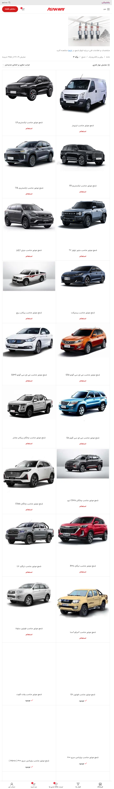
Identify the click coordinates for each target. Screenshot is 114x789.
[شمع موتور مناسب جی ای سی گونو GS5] (83, 348)
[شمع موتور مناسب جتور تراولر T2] (83, 223)
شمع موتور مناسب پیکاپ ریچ (29, 312)
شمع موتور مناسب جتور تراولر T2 (83, 250)
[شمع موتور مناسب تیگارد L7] (29, 539)
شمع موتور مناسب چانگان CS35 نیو (82, 500)
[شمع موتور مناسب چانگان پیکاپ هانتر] (29, 410)
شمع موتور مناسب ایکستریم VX (83, 186)
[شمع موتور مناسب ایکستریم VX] (83, 160)
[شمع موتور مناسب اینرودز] (83, 97)
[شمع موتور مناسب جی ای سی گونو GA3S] (29, 348)
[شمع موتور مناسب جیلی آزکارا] (29, 223)
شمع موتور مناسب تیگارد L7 (29, 566)
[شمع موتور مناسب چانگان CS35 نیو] (83, 473)
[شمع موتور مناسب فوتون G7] (83, 667)
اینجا (70, 50)
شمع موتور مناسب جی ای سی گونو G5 (82, 438)
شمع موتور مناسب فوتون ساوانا (29, 628)
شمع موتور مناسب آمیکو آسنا (83, 632)
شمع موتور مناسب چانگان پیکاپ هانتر (29, 437)
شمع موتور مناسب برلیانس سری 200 (83, 757)
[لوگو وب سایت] (56, 9)
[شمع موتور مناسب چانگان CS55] (29, 475)
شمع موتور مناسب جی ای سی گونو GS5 (83, 375)
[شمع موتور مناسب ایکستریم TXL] (29, 161)
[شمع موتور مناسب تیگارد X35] (83, 539)
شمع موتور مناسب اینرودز (83, 125)
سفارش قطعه (10, 9)
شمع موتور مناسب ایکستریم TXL (29, 188)
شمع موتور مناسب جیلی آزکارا (29, 250)
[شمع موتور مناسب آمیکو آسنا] (83, 603)
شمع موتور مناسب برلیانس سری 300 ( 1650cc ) (29, 761)
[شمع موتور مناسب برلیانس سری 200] (83, 730)
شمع (83, 57)
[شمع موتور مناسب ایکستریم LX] (29, 95)
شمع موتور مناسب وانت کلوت (29, 694)
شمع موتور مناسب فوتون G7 (82, 694)
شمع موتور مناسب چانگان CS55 (29, 504)
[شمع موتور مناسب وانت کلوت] (29, 667)
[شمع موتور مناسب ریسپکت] (83, 285)
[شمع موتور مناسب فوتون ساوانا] (29, 601)
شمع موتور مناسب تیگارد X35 (83, 566)
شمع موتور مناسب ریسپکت (83, 312)
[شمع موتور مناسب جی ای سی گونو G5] (83, 410)
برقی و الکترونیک (96, 57)
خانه (108, 57)
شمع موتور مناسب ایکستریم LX (29, 122)
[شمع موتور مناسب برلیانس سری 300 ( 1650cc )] (29, 732)
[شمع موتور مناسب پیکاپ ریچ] (29, 285)
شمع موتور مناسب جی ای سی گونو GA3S (29, 375)
